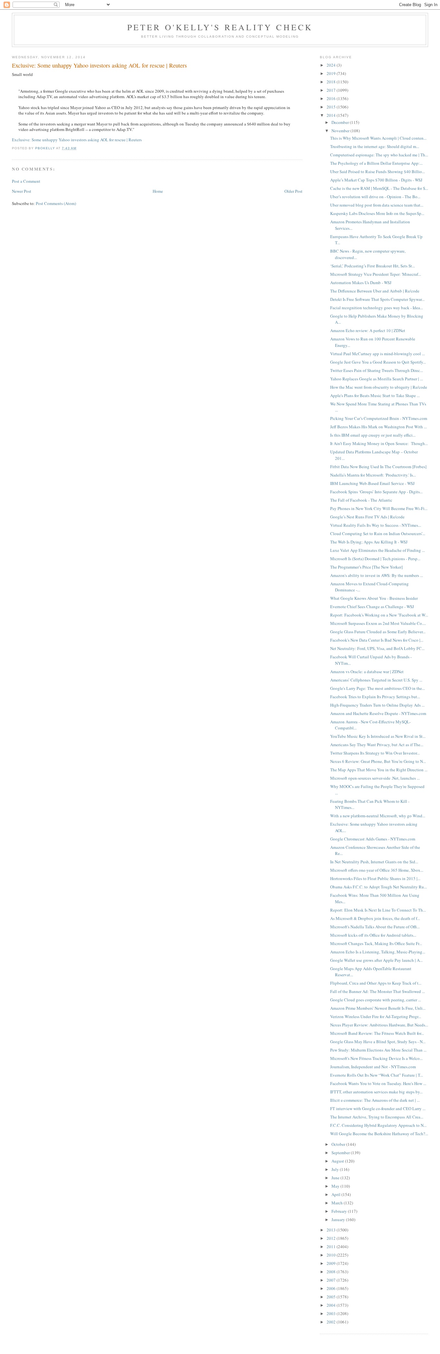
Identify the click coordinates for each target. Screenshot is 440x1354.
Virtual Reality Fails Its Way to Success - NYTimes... (375, 525)
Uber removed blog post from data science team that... (376, 205)
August (338, 1161)
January (338, 1219)
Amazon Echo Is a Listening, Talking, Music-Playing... (377, 952)
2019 (332, 73)
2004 (332, 1305)
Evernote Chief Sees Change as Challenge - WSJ (372, 606)
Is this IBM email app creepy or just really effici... (373, 435)
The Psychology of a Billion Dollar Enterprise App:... (376, 163)
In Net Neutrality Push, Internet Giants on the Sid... (374, 862)
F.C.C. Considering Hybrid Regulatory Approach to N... (378, 1125)
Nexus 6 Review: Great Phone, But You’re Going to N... (378, 761)
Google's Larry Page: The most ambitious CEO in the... (377, 688)
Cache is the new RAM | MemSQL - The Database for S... (379, 188)
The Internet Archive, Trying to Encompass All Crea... (376, 1117)
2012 (332, 1238)
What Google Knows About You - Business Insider (374, 598)
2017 (332, 90)
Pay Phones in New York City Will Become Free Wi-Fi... (378, 508)
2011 (332, 1246)
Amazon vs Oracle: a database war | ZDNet (367, 671)
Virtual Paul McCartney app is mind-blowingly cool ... (377, 354)
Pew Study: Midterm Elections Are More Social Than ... (378, 1050)
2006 (332, 1288)
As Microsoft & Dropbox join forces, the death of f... (375, 918)
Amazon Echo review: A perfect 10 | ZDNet (367, 330)
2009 (332, 1263)
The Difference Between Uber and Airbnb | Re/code (374, 291)
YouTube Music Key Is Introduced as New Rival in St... (378, 736)
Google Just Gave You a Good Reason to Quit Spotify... (378, 362)
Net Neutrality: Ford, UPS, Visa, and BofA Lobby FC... (377, 648)
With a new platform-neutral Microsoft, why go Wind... (377, 816)
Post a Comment (26, 181)
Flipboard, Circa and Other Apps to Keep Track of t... (375, 983)
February (339, 1211)
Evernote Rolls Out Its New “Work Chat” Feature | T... (376, 1075)
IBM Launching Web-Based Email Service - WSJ (372, 483)
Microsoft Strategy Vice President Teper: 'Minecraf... (375, 274)
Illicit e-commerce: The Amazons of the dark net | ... (375, 1100)
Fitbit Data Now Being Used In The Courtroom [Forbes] (378, 466)
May (335, 1186)
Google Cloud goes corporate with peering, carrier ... (375, 1000)
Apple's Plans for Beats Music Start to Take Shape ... (375, 395)
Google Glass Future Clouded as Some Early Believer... (378, 632)
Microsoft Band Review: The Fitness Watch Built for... (377, 1033)
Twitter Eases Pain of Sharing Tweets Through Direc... (376, 370)
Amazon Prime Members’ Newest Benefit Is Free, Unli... (378, 1008)
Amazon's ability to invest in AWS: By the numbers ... (376, 575)
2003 (332, 1313)
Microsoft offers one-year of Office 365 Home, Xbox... (376, 870)
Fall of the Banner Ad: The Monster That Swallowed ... (377, 991)
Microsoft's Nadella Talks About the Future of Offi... (375, 927)
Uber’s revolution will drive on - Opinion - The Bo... (375, 196)
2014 (332, 115)
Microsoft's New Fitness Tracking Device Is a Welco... (376, 1058)
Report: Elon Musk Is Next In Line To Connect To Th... (378, 910)
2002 (332, 1322)
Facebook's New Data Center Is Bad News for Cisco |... (376, 640)
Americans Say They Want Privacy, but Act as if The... (376, 744)
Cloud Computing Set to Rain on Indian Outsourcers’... (377, 533)
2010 (332, 1255)
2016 (332, 98)
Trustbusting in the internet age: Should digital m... (374, 146)
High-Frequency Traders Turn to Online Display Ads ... (377, 705)
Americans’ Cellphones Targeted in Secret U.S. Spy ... (376, 680)
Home (158, 191)
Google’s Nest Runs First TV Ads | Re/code (367, 517)
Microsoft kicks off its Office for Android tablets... (373, 935)
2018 (332, 82)
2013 (332, 1230)
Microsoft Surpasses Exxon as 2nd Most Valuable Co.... (378, 623)
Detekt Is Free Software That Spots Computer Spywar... (377, 299)
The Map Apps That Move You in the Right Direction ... (378, 770)
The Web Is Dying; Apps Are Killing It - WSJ (368, 542)
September (341, 1152)
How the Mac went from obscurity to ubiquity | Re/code (378, 387)
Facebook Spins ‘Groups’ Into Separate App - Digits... (376, 492)
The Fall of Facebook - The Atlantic (361, 500)
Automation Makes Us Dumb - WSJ (360, 282)
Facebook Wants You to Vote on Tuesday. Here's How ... (378, 1083)
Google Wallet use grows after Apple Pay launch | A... (376, 960)
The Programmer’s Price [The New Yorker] (366, 567)
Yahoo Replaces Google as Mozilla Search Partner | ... (376, 379)
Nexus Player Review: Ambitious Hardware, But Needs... (379, 1025)
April (336, 1194)
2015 (332, 107)
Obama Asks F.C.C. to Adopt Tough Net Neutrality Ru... (378, 887)
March (337, 1203)
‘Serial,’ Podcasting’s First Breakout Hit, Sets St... (372, 266)
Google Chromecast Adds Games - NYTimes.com (372, 839)
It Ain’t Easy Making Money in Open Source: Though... (379, 443)
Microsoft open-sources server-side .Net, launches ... (375, 778)
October (338, 1144)
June (335, 1178)
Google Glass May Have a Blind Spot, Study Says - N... (378, 1041)
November (340, 131)
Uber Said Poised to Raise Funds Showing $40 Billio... (377, 171)
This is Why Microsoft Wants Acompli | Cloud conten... (378, 138)
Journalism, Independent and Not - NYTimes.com (373, 1067)
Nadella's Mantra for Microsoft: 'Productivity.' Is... (373, 475)
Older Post (293, 191)
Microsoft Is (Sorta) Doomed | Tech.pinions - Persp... (375, 558)
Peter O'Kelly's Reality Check (220, 27)
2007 (332, 1280)
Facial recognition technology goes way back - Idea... (376, 308)
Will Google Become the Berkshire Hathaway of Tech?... (379, 1133)
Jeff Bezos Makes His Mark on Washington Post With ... (378, 427)
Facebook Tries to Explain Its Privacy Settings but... (375, 697)
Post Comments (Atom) (56, 203)
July (335, 1169)
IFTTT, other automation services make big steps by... (376, 1092)
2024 (332, 65)
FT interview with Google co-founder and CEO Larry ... (378, 1108)
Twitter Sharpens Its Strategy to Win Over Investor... (375, 753)
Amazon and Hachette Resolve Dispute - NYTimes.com (378, 713)
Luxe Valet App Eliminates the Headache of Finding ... (377, 550)
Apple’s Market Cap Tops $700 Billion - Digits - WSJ (376, 180)
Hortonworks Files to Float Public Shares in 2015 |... (375, 878)
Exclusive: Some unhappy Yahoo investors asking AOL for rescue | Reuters (77, 140)
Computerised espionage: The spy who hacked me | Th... (379, 155)
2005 (332, 1297)
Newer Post (21, 191)
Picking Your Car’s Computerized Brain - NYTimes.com (378, 418)
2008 (332, 1272)
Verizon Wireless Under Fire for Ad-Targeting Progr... (375, 1016)
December (340, 122)
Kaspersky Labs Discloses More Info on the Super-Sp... (377, 213)
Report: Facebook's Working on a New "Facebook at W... (379, 615)
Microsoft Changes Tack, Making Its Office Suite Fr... (376, 943)
